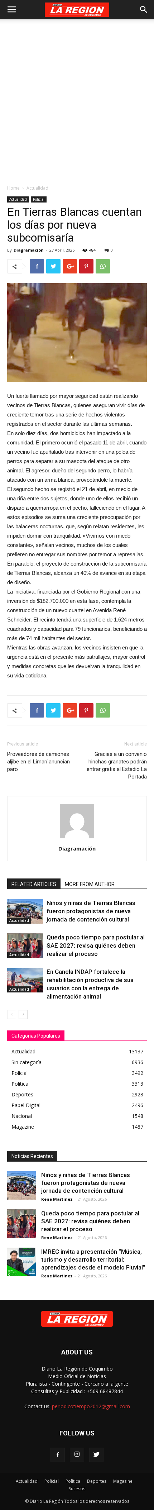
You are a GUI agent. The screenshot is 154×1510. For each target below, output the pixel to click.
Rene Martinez (57, 1199)
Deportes (96, 1481)
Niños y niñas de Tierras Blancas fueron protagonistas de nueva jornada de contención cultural (91, 911)
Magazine (123, 1481)
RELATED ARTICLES (33, 884)
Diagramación (29, 250)
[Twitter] (96, 1455)
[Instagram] (77, 1455)
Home (13, 188)
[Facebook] (57, 1455)
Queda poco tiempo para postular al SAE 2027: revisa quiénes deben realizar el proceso (96, 945)
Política (73, 1481)
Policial (38, 199)
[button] (144, 9)
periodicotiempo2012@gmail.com (91, 1406)
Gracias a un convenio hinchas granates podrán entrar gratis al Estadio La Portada (117, 765)
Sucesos (77, 1489)
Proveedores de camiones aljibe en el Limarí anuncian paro (38, 761)
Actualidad (37, 188)
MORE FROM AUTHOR (90, 884)
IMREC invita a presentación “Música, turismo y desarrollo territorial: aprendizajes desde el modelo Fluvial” (93, 1259)
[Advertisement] (77, 100)
